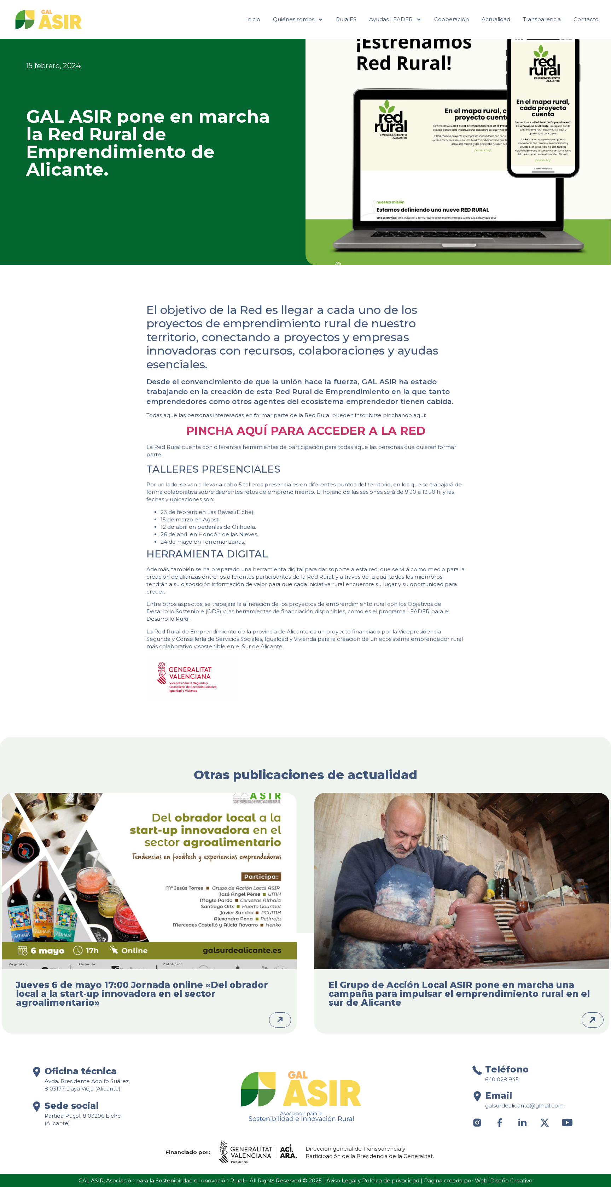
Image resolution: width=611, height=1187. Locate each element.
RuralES (346, 19)
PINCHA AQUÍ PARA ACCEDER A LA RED (305, 431)
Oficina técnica (81, 1071)
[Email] (477, 1096)
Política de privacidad (390, 1180)
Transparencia (542, 19)
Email (498, 1095)
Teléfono (507, 1069)
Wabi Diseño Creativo (504, 1180)
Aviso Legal (341, 1180)
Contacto (586, 19)
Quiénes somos (293, 19)
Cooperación (451, 19)
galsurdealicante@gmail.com (524, 1105)
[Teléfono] (477, 1070)
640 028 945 (502, 1079)
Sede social (72, 1105)
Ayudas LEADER (391, 19)
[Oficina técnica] (36, 1072)
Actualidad (496, 19)
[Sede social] (36, 1106)
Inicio (253, 19)
